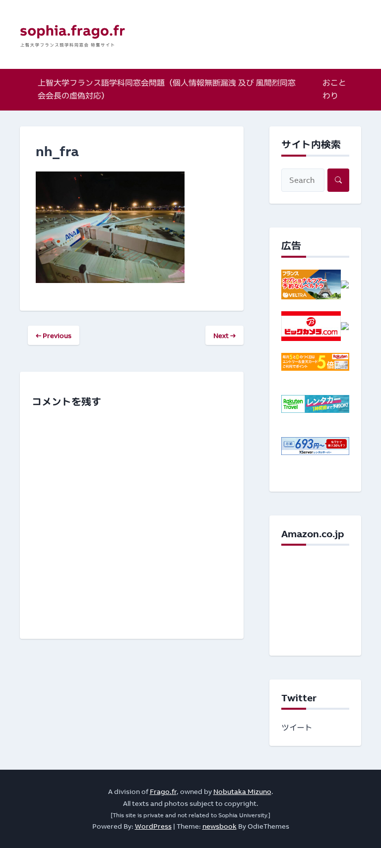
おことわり (334, 89)
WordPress (153, 826)
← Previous (53, 335)
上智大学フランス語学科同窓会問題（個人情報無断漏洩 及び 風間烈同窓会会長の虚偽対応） (167, 89)
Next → (224, 335)
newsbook (219, 826)
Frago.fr (163, 791)
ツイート (297, 728)
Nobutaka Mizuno (242, 791)
